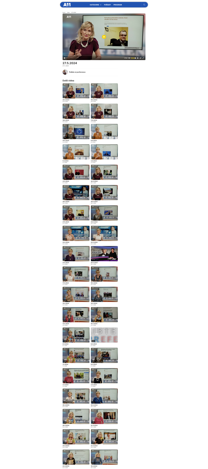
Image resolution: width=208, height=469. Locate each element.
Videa (68, 12)
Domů (64, 12)
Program (118, 5)
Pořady (107, 5)
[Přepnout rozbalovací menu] (100, 5)
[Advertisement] (133, 87)
